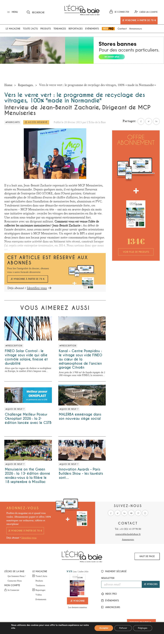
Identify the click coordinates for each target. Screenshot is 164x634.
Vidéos (39, 594)
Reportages (76, 28)
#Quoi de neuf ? (15, 409)
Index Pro (108, 29)
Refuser (123, 628)
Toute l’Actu (41, 576)
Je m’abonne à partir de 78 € (25, 530)
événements (111, 600)
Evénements (92, 28)
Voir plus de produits (136, 251)
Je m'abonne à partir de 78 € (28, 279)
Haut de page (147, 556)
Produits (45, 28)
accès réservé (37, 122)
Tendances (59, 28)
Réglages (142, 628)
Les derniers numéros (77, 607)
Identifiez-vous (37, 288)
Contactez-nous (15, 581)
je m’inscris (151, 584)
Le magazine (13, 28)
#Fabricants (12, 122)
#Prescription (13, 345)
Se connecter (13, 590)
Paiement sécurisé (115, 571)
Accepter (103, 628)
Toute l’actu (30, 28)
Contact (122, 28)
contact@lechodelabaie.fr (128, 534)
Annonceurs (135, 28)
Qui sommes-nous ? (17, 576)
